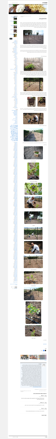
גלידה (15, 104)
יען (11, 130)
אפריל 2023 (16, 169)
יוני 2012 (16, 260)
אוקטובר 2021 (15, 181)
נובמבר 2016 (15, 221)
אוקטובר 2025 (15, 149)
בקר (11, 126)
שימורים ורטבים (15, 107)
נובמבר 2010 (15, 274)
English (15, 41)
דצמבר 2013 (15, 247)
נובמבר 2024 (15, 156)
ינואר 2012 (16, 264)
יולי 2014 (16, 242)
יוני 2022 (16, 175)
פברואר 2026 (15, 146)
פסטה (15, 56)
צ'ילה (15, 90)
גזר (13, 127)
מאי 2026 (16, 144)
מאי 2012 (16, 261)
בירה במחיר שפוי (15, 52)
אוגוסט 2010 (15, 276)
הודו (15, 128)
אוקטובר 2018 (15, 204)
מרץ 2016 (16, 227)
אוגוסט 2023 (15, 166)
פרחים (13, 136)
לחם (14, 131)
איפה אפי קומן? (12, 29)
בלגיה (15, 80)
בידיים (16, 116)
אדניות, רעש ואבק (15, 282)
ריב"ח (14, 137)
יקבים (15, 95)
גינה (16, 66)
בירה (15, 44)
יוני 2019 (16, 199)
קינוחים (16, 103)
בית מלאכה (36, 13)
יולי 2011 (16, 268)
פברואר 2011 (15, 272)
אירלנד (15, 76)
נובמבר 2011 (15, 265)
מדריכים (16, 94)
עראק (17, 134)
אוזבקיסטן (15, 74)
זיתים (11, 128)
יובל (39, 19)
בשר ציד (15, 60)
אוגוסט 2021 (15, 182)
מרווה (13, 132)
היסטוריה (16, 68)
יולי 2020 (16, 192)
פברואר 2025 (15, 154)
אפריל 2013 (16, 253)
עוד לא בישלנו (40, 13)
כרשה (15, 131)
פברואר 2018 (15, 210)
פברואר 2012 (15, 263)
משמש (11, 132)
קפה (17, 137)
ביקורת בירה (15, 49)
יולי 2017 (16, 215)
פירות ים (16, 102)
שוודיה (15, 92)
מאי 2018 (16, 208)
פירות (16, 101)
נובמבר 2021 (15, 180)
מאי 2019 (16, 200)
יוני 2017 (16, 216)
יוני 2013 (16, 251)
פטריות (13, 134)
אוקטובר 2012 (15, 257)
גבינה (15, 127)
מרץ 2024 (16, 161)
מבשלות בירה (15, 96)
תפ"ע (14, 140)
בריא (16, 58)
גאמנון (16, 117)
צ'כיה (15, 91)
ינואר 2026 (16, 147)
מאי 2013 (16, 252)
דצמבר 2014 (15, 238)
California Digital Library (14, 110)
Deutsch (15, 40)
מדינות (16, 73)
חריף (17, 130)
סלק (11, 133)
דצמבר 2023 (15, 163)
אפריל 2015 (16, 235)
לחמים (15, 54)
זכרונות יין (43, 13)
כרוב (17, 131)
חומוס (15, 129)
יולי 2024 (16, 158)
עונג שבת (16, 121)
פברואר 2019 (15, 202)
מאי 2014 (16, 243)
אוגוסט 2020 (15, 191)
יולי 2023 (16, 167)
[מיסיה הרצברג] (24, 357)
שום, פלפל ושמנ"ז (15, 123)
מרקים (16, 98)
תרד (12, 140)
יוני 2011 (16, 269)
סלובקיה (15, 88)
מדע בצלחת (16, 120)
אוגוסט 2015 (15, 232)
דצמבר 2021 (15, 179)
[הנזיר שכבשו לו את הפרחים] (15, 22)
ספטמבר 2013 (15, 249)
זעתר (17, 129)
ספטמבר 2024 (15, 157)
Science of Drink (15, 113)
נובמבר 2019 (15, 197)
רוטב (15, 137)
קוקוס (11, 136)
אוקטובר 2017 (15, 213)
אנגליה (15, 77)
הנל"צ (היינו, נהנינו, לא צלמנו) (14, 69)
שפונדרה (44, 2)
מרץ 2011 (16, 271)
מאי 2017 (16, 217)
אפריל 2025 (16, 153)
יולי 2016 (16, 224)
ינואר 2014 (16, 246)
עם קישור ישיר (36, 389)
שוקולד (15, 106)
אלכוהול (16, 43)
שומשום (13, 138)
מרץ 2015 (16, 236)
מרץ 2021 (16, 186)
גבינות (16, 65)
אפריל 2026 (16, 145)
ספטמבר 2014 (15, 240)
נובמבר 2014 (15, 239)
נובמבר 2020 (15, 189)
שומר (15, 138)
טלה (13, 130)
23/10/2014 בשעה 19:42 (41, 403)
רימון (10, 137)
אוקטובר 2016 (15, 222)
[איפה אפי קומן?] (15, 31)
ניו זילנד (15, 87)
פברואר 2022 (15, 178)
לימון (12, 131)
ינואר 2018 (16, 211)
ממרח (15, 132)
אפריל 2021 (16, 185)
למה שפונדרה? (32, 13)
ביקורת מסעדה (14, 51)
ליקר (17, 132)
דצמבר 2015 (15, 229)
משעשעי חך (16, 99)
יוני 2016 (16, 225)
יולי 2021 (16, 183)
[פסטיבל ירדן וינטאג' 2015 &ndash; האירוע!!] (42, 357)
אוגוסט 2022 (15, 174)
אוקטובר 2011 (15, 266)
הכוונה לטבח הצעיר (15, 118)
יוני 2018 (16, 207)
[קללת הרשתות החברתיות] (15, 27)
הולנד (15, 82)
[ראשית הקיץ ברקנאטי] (33, 357)
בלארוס (15, 79)
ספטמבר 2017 (15, 214)
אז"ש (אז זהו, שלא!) (15, 42)
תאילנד (15, 93)
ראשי (45, 13)
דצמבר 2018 (15, 203)
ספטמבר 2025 (15, 150)
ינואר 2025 (16, 155)
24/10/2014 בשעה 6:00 (41, 409)
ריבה (12, 137)
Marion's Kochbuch (15, 112)
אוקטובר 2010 (15, 275)
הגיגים (16, 67)
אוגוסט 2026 (15, 142)
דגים (17, 128)
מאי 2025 (16, 152)
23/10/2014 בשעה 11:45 (41, 396)
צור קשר (26, 13)
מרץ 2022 (16, 177)
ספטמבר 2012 (15, 258)
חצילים (12, 129)
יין (12, 130)
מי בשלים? (29, 13)
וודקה (13, 128)
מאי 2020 (16, 193)
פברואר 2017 (15, 219)
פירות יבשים (16, 135)
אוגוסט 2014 (15, 241)
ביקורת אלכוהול (14, 48)
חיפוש (11, 38)
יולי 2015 (16, 233)
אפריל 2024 (16, 160)
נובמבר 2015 (15, 230)
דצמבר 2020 (15, 188)
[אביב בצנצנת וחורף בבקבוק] (15, 35)
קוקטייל (15, 46)
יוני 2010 (16, 278)
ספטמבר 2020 (15, 190)
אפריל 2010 (16, 279)
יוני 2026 (16, 143)
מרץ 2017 (16, 218)
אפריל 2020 (16, 194)
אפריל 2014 (16, 244)
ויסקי (12, 128)
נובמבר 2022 (15, 172)
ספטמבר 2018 (15, 205)
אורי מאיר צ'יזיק (15, 115)
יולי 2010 (16, 277)
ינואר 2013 (16, 255)
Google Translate (15, 288)
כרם (16, 71)
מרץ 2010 (16, 280)
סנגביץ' (15, 55)
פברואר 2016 (15, 228)
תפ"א (17, 140)
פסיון (14, 136)
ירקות (16, 70)
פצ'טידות (15, 57)
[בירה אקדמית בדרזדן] (15, 18)
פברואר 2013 (15, 254)
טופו (15, 130)
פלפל (13, 135)
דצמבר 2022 (15, 171)
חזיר (14, 129)
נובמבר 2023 (15, 164)
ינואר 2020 (16, 196)
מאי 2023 (16, 168)
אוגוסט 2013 (15, 250)
